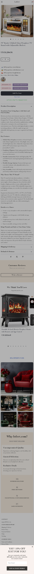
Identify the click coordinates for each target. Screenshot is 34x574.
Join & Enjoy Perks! (17, 568)
